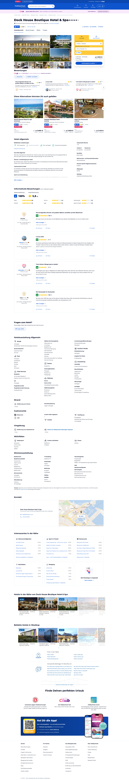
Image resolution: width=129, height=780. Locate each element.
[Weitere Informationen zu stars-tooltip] (78, 20)
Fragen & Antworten (26, 752)
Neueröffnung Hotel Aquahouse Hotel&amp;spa (59, 672)
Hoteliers (45, 747)
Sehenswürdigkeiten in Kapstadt (24, 557)
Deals (17, 1)
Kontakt (90, 1)
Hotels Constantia (78, 658)
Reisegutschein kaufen (27, 760)
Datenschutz (68, 752)
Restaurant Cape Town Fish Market (86, 551)
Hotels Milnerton (51, 656)
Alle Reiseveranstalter (26, 768)
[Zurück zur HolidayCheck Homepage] (20, 6)
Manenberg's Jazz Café (83, 553)
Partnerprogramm (48, 752)
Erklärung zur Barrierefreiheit (73, 765)
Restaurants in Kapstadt (83, 557)
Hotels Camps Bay (78, 654)
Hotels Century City (78, 656)
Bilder (38, 30)
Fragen (45, 30)
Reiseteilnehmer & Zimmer (82, 46)
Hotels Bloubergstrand (52, 658)
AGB (66, 760)
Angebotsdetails (24, 489)
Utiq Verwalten (69, 757)
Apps (22, 765)
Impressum (68, 771)
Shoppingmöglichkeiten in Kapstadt (55, 582)
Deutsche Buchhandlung (52, 576)
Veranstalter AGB (69, 747)
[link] (78, 6)
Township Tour (50, 553)
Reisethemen (91, 757)
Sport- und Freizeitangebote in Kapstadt (56, 557)
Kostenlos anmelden (103, 11)
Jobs (89, 755)
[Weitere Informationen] (34, 130)
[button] (32, 48)
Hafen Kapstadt (20, 551)
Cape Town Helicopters (52, 548)
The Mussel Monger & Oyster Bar (24, 576)
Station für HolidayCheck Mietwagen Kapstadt (60, 429)
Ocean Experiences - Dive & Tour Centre (56, 542)
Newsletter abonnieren (27, 757)
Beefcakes (18, 568)
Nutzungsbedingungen (71, 749)
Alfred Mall (49, 568)
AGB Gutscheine (69, 763)
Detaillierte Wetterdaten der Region (64, 684)
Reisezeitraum (79, 41)
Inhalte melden (25, 771)
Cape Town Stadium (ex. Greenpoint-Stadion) (57, 551)
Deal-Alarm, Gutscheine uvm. (28, 755)
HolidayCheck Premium (27, 763)
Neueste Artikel (92, 760)
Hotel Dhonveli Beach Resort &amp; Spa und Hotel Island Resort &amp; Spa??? (60, 668)
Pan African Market (51, 573)
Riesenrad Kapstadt (21, 548)
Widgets (45, 749)
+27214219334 (25, 517)
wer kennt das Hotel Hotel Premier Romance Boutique (86, 666)
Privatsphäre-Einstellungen (72, 755)
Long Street (19, 571)
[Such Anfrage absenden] (53, 6)
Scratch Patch (50, 571)
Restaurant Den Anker (82, 542)
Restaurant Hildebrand (83, 545)
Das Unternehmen (92, 747)
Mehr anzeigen (18, 180)
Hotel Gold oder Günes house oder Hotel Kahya (59, 675)
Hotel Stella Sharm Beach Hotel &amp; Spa (84, 668)
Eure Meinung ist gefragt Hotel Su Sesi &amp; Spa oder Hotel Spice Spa (60, 666)
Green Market (49, 579)
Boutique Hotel (77, 672)
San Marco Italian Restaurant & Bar (86, 548)
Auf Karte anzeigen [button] (54, 23)
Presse (89, 752)
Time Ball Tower (20, 542)
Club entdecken (91, 11)
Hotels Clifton (50, 654)
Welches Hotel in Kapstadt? (80, 670)
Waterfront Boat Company (53, 545)
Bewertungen (30, 30)
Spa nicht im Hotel (78, 675)
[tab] (81, 37)
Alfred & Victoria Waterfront (23, 553)
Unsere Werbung (92, 749)
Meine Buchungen (25, 747)
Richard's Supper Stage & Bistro (24, 573)
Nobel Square (19, 545)
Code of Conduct (47, 755)
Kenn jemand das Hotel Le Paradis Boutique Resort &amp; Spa (60, 670)
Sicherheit (68, 768)
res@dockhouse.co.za (27, 514)
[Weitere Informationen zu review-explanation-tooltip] (34, 26)
